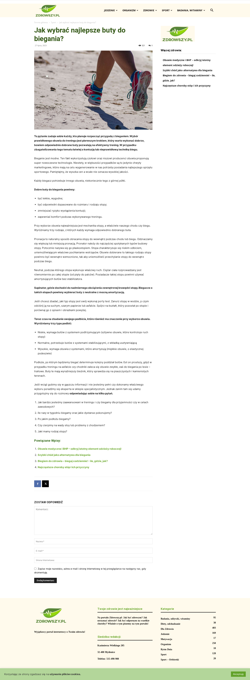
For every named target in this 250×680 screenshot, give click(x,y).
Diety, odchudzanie (170, 624)
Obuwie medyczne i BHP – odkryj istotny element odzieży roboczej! (79, 448)
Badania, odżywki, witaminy (175, 618)
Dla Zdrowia (167, 629)
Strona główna (41, 22)
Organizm (129, 10)
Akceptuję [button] (238, 674)
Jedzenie (109, 10)
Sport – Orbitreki (170, 659)
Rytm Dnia (166, 649)
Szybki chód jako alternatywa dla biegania (64, 455)
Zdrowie (148, 10)
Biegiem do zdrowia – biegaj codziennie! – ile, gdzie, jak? (73, 461)
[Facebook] (37, 483)
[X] (45, 483)
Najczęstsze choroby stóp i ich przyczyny (63, 467)
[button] (212, 10)
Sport (166, 10)
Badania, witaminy (189, 10)
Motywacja (166, 639)
